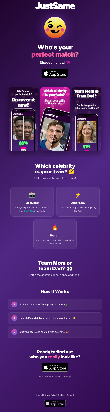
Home (39, 395)
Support (70, 395)
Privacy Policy (49, 395)
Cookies (61, 395)
